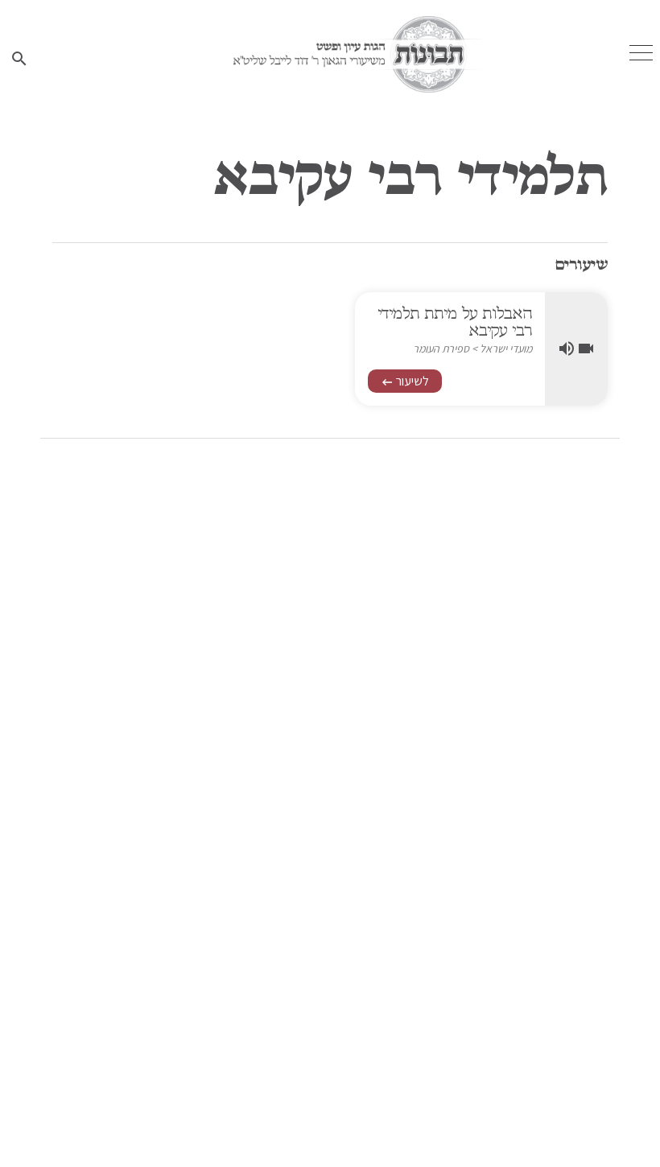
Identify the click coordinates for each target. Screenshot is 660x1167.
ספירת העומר (441, 348)
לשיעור (405, 381)
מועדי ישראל (506, 348)
